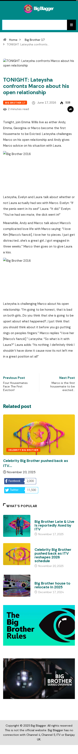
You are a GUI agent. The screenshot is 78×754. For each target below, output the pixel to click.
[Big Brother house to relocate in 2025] (16, 586)
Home (13, 40)
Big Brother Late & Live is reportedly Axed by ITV (54, 525)
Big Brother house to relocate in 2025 (52, 585)
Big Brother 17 (35, 40)
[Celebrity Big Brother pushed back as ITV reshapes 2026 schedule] (16, 554)
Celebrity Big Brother (23, 450)
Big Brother (43, 517)
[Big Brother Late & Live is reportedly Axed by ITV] (16, 526)
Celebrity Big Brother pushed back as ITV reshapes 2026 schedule (53, 555)
